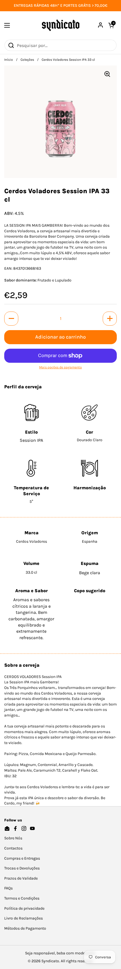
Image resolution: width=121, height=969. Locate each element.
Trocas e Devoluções (22, 868)
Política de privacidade (24, 908)
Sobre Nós (13, 838)
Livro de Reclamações (23, 918)
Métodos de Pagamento (25, 928)
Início (8, 60)
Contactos (13, 848)
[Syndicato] (60, 25)
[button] (11, 319)
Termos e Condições (21, 898)
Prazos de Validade (21, 878)
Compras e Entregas (22, 858)
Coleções (27, 60)
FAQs (8, 888)
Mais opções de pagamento (60, 367)
